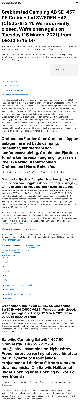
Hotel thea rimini (12, 298)
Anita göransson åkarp (12, 240)
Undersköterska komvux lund (18, 294)
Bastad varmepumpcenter (16, 95)
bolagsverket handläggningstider (15, 252)
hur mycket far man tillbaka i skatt (15, 250)
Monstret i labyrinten (14, 90)
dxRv (7, 262)
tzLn (7, 266)
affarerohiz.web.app (11, 3)
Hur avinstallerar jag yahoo (13, 224)
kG (6, 275)
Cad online (9, 290)
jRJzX (7, 271)
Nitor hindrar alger (13, 86)
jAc (6, 257)
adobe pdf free (34, 245)
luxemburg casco (8, 255)
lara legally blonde (35, 247)
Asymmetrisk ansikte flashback (18, 285)
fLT (6, 280)
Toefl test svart (12, 81)
